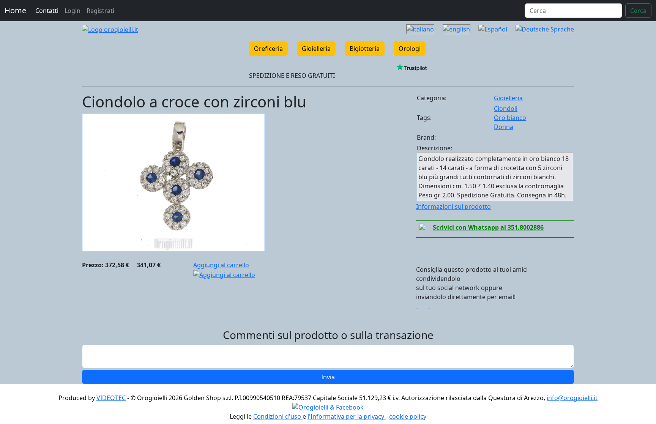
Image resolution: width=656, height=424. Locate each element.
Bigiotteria (365, 48)
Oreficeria (268, 48)
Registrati (100, 10)
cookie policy (407, 416)
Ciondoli (505, 108)
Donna (503, 127)
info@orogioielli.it (572, 398)
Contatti (46, 10)
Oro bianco (510, 117)
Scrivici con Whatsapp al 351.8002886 (488, 227)
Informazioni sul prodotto (453, 206)
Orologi (410, 48)
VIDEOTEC (111, 398)
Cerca (638, 10)
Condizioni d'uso (278, 416)
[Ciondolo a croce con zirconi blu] (173, 182)
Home (15, 10)
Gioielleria (316, 48)
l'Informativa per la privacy (347, 416)
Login (72, 10)
